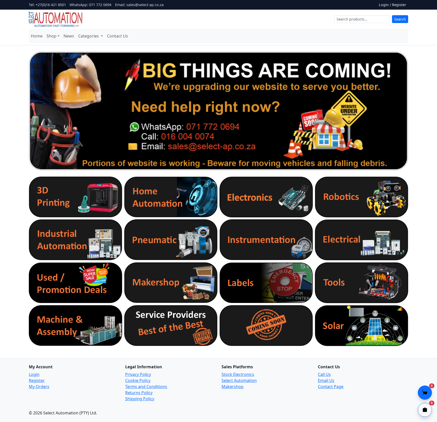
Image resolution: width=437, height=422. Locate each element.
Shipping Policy (139, 398)
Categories (89, 36)
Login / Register (392, 4)
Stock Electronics (238, 374)
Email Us (326, 380)
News (68, 36)
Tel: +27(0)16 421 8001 (47, 4)
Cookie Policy (137, 380)
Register (37, 380)
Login (34, 374)
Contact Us (117, 36)
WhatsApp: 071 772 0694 (90, 4)
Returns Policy (138, 392)
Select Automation (239, 380)
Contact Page (330, 386)
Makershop (233, 386)
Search (400, 19)
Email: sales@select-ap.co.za (139, 4)
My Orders (39, 386)
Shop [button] (51, 36)
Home (36, 36)
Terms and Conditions (146, 386)
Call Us (324, 374)
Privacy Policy (138, 374)
